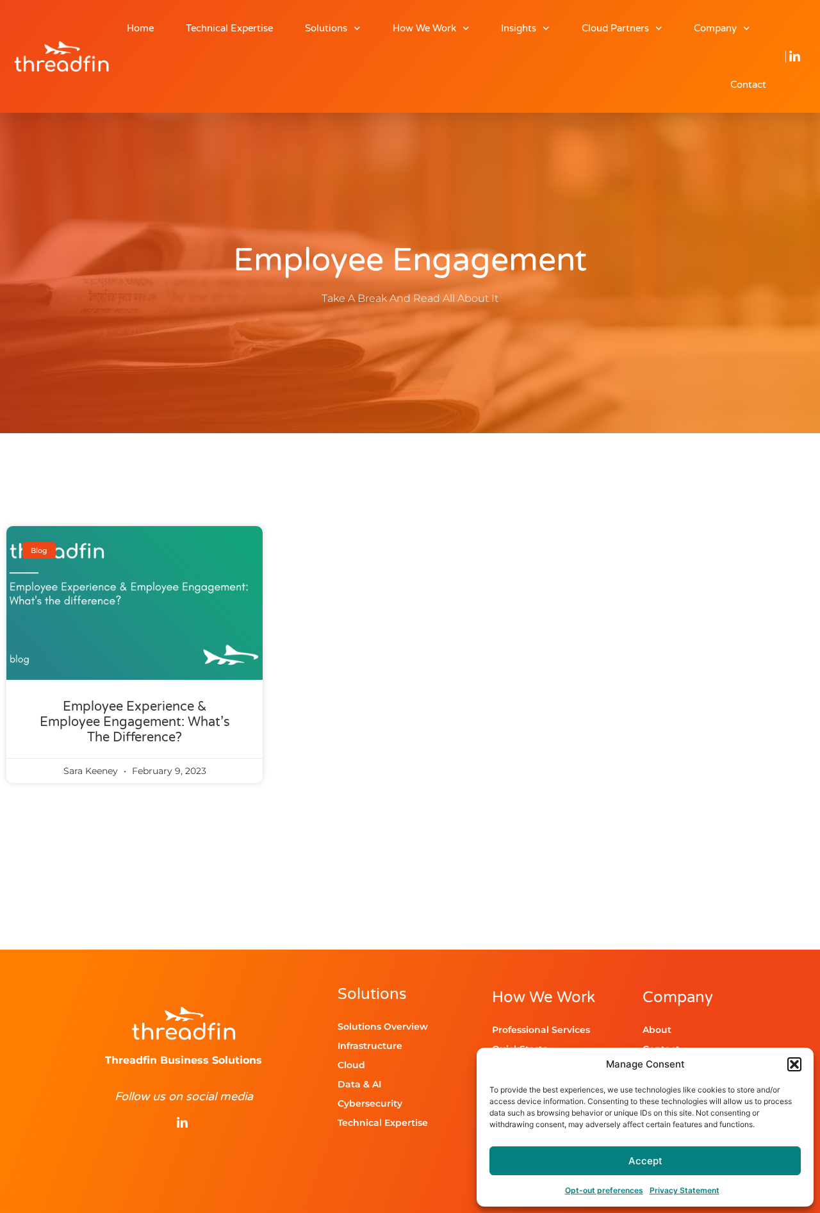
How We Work (424, 28)
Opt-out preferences (604, 1190)
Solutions (326, 28)
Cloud (351, 1065)
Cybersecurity (370, 1103)
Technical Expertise (229, 28)
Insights (518, 28)
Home (140, 28)
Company (715, 28)
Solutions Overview (383, 1026)
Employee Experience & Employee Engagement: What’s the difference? (135, 722)
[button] (794, 1064)
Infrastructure (370, 1046)
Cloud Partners (615, 28)
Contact (748, 84)
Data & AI (359, 1084)
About (657, 1030)
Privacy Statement (684, 1190)
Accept (645, 1161)
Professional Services (541, 1030)
